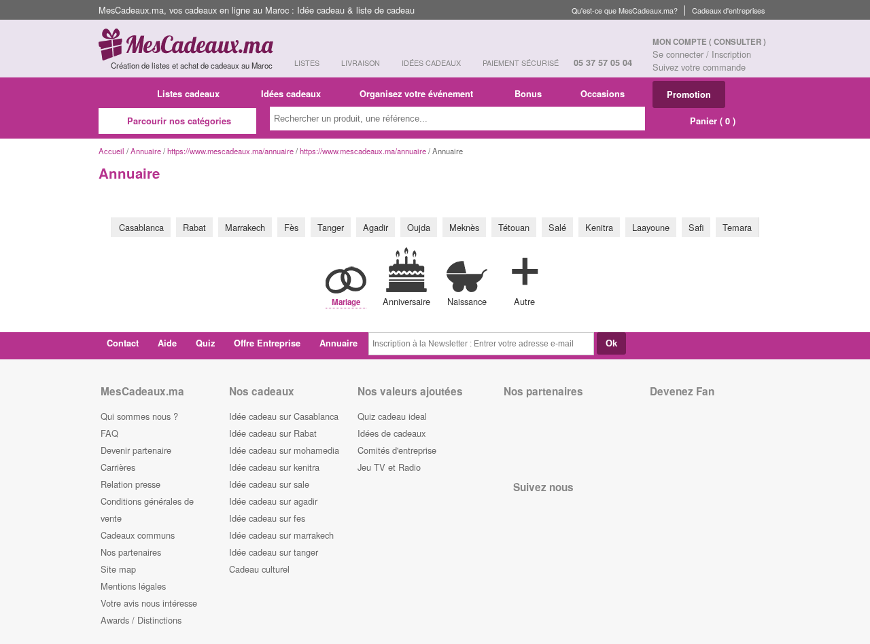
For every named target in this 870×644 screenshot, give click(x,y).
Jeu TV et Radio (389, 467)
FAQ (109, 433)
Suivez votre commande (699, 66)
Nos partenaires (131, 551)
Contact (123, 343)
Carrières (118, 467)
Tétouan (513, 227)
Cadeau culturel (259, 568)
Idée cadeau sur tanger (273, 551)
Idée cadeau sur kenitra (274, 467)
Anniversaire (406, 301)
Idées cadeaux (291, 94)
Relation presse (130, 484)
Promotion (689, 94)
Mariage (346, 302)
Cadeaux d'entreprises (728, 10)
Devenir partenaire (136, 450)
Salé (557, 227)
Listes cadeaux (189, 94)
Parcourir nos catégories (179, 121)
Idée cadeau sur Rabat (273, 433)
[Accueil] (121, 94)
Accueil (111, 150)
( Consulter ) (737, 42)
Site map (118, 568)
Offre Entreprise (267, 343)
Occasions (603, 94)
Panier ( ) (711, 121)
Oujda (418, 227)
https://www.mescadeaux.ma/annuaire (230, 150)
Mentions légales (133, 585)
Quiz (205, 343)
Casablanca (141, 227)
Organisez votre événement (418, 94)
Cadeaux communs (138, 535)
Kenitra (599, 227)
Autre (524, 301)
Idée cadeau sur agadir (273, 501)
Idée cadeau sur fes (267, 518)
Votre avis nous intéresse (149, 602)
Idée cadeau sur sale (269, 484)
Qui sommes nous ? (139, 416)
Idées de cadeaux (391, 433)
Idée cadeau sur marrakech (281, 535)
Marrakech (245, 227)
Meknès (464, 227)
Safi (696, 227)
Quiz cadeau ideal (392, 416)
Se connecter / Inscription (701, 54)
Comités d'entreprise (397, 450)
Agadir (375, 227)
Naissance (467, 301)
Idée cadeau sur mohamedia (284, 450)
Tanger (330, 227)
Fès (291, 227)
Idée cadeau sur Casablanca (283, 416)
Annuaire (145, 150)
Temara (737, 227)
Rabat (194, 227)
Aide (167, 343)
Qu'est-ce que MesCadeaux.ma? (625, 10)
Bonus (528, 94)
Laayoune (650, 227)
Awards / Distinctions (141, 619)
